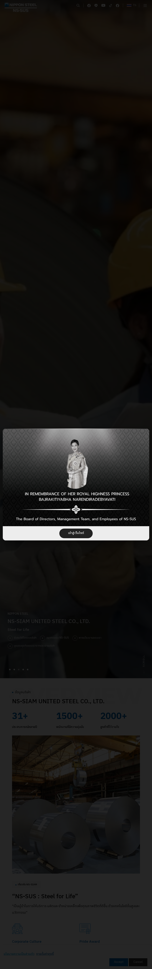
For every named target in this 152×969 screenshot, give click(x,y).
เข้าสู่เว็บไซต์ (76, 533)
